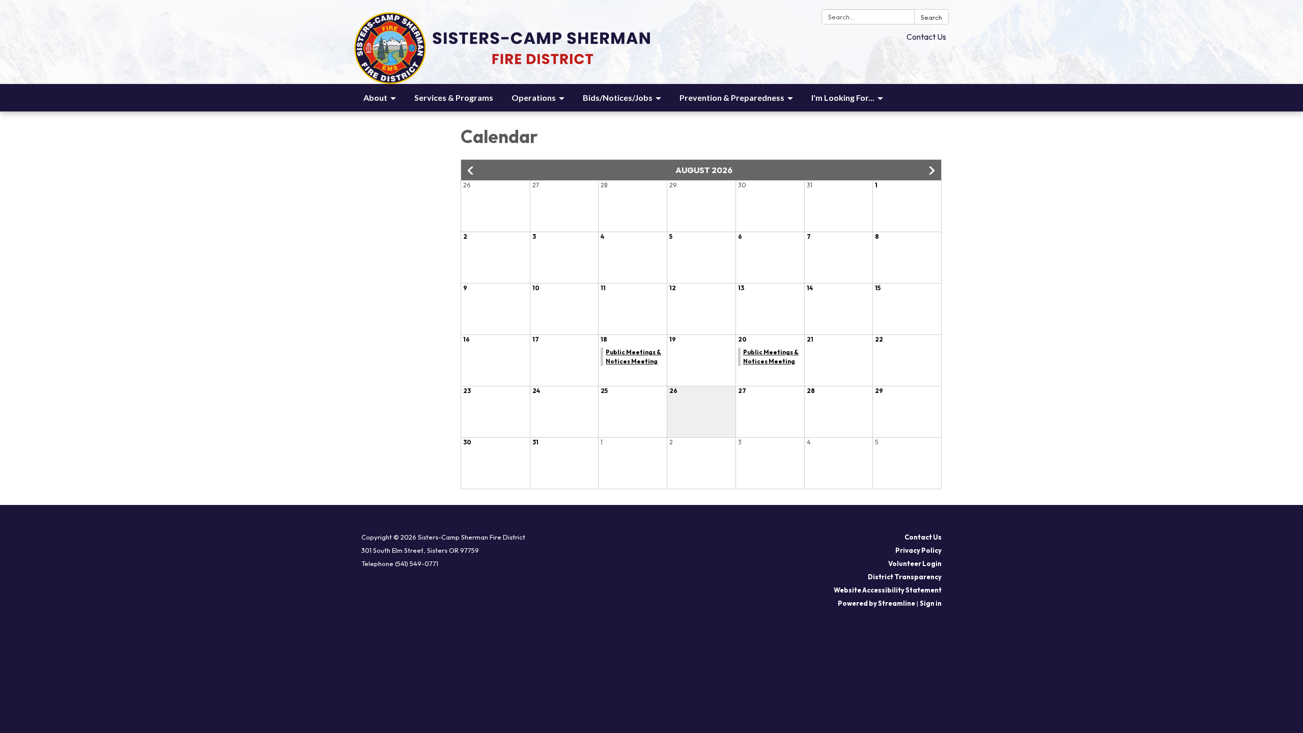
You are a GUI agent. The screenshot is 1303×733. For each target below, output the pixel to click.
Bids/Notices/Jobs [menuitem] (618, 97)
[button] (471, 170)
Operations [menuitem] (534, 97)
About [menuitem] (375, 97)
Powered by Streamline (876, 603)
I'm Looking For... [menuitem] (842, 97)
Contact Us (926, 37)
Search (931, 17)
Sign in (931, 603)
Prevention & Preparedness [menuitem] (731, 97)
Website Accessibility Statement (888, 590)
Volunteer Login (915, 563)
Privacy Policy (918, 550)
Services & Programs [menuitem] (453, 97)
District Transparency (905, 577)
